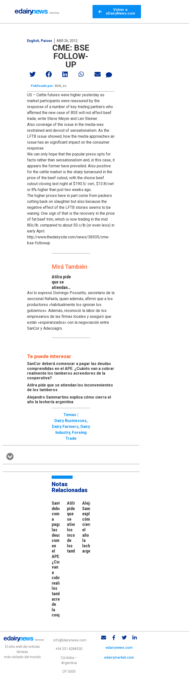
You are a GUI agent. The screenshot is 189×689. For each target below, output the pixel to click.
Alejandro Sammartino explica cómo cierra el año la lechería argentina (69, 399)
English (33, 41)
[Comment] (109, 75)
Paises (46, 41)
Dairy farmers (65, 426)
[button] (32, 74)
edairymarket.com (119, 657)
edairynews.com (119, 648)
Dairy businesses (70, 420)
